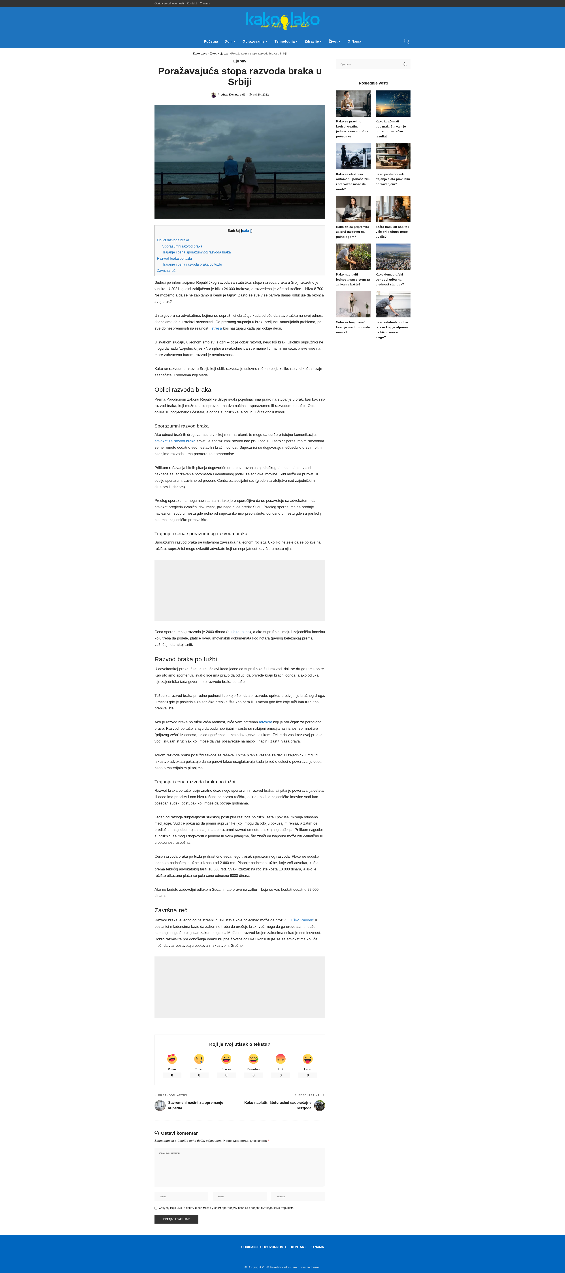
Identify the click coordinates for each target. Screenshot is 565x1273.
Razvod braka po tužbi (174, 258)
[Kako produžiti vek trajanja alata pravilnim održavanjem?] (393, 156)
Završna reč (166, 270)
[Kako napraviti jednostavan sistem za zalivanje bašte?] (353, 257)
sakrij (246, 230)
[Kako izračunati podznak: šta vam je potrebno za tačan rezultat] (393, 103)
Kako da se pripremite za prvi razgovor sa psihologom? (352, 231)
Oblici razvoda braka (173, 240)
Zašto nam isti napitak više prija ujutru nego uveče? (392, 231)
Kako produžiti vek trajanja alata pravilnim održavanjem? (393, 179)
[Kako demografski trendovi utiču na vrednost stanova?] (393, 257)
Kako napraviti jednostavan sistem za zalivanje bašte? (353, 279)
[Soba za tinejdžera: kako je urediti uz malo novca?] (353, 304)
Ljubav (240, 61)
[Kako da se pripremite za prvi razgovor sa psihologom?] (353, 209)
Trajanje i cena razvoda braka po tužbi (192, 264)
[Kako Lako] (282, 20)
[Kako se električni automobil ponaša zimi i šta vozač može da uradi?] (353, 156)
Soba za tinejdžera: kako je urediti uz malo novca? (353, 327)
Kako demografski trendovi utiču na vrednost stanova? (390, 279)
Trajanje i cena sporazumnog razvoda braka (196, 252)
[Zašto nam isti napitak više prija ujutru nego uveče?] (393, 209)
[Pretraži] (407, 41)
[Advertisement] (239, 590)
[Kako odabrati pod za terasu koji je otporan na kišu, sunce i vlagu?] (393, 304)
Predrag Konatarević (231, 94)
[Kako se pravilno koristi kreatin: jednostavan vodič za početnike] (353, 103)
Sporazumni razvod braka (182, 246)
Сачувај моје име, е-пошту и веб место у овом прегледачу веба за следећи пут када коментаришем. (226, 1207)
